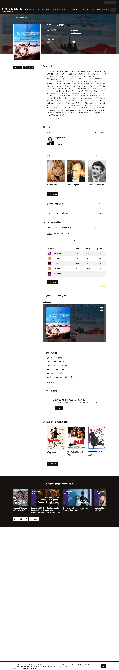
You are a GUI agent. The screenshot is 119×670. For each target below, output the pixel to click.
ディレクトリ (68, 9)
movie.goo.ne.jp (57, 118)
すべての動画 (33, 519)
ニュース (37, 9)
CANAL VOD (57, 253)
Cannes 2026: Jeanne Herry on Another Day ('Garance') (57, 509)
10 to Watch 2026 (90, 2)
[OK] (103, 666)
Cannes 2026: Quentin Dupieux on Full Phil (91, 509)
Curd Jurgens (73, 185)
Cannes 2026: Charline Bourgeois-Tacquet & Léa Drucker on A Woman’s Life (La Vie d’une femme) (27, 510)
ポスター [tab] (47, 301)
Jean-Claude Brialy (96, 185)
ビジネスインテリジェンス (83, 9)
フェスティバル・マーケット (52, 9)
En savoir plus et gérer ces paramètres (24, 668)
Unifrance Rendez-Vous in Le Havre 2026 (70, 2)
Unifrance (97, 9)
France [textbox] (51, 241)
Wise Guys (51, 452)
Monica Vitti (52, 185)
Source (94, 286)
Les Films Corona (76, 33)
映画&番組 (28, 9)
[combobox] (61, 241)
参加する (106, 9)
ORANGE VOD (58, 258)
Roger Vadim (74, 30)
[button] (101, 309)
